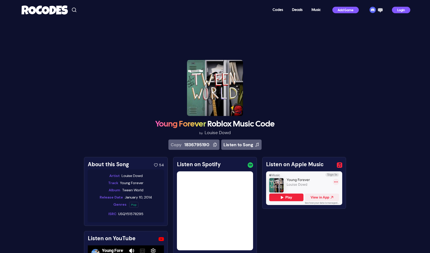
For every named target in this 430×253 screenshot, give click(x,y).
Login (401, 10)
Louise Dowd (218, 132)
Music (316, 10)
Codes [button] (278, 10)
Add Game (345, 10)
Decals (297, 10)
